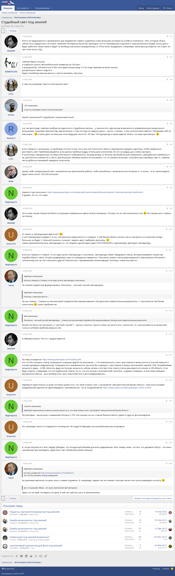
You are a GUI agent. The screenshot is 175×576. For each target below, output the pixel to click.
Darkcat (13, 540)
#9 (171, 208)
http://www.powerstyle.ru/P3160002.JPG (61, 359)
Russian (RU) (9, 568)
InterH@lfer (14, 548)
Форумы (8, 8)
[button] (31, 8)
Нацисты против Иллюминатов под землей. (35, 511)
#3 (171, 79)
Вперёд (13, 30)
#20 (170, 463)
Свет (33, 548)
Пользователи (42, 8)
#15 (170, 355)
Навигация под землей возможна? (29, 537)
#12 (170, 271)
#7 (171, 167)
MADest (164, 531)
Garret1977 (162, 548)
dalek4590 (14, 514)
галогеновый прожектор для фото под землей (36, 545)
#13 (170, 311)
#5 (171, 123)
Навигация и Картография (39, 540)
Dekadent (13, 523)
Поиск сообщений (27, 12)
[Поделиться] (167, 36)
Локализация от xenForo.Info (12, 574)
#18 (170, 422)
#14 (170, 334)
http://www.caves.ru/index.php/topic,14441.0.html (127, 387)
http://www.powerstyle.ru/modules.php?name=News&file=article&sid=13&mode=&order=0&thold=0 (95, 192)
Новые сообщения (9, 12)
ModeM (7, 26)
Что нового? (23, 8)
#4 (171, 100)
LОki (165, 539)
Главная (165, 568)
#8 (171, 187)
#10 (170, 229)
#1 (171, 36)
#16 (170, 380)
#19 (170, 442)
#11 (170, 250)
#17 (170, 401)
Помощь (156, 568)
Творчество (33, 514)
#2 (171, 57)
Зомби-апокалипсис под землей (28, 520)
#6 (171, 144)
